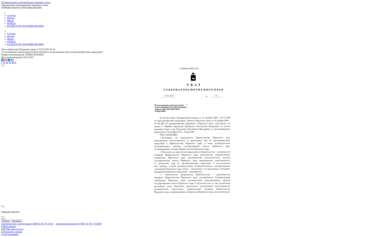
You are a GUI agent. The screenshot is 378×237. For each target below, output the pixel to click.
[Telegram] (12, 60)
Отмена (5, 221)
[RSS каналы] (8, 226)
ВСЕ (14, 62)
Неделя (10, 18)
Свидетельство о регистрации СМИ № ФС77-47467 (27, 224)
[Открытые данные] (11, 232)
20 (7, 62)
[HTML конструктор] (12, 229)
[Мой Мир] (9, 60)
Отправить (17, 221)
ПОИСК (11, 23)
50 (10, 62)
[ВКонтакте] (2, 60)
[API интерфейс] (10, 234)
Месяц (10, 20)
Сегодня (11, 15)
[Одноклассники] (5, 60)
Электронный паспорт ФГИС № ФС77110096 (79, 224)
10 (4, 62)
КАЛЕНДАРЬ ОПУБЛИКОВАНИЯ (25, 26)
